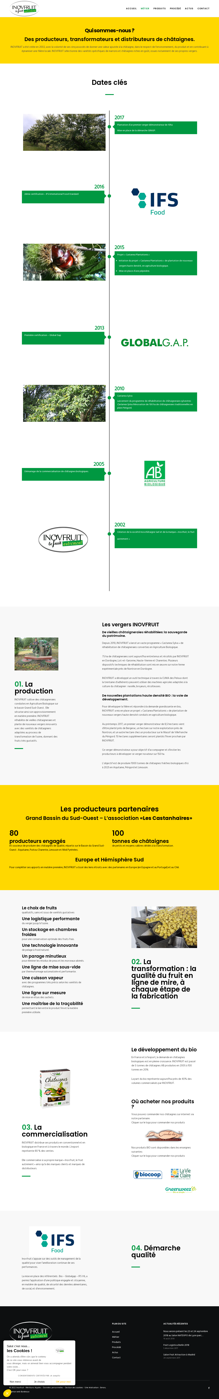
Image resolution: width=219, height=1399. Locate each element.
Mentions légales (33, 1387)
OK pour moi (63, 1381)
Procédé (116, 1347)
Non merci (15, 1381)
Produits (116, 1342)
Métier (115, 1337)
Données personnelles (53, 1387)
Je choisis (39, 1381)
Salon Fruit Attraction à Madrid (179, 1355)
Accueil (116, 1332)
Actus (115, 1352)
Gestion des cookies (74, 1387)
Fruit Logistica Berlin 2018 (176, 1345)
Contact (116, 1357)
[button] (7, 1393)
